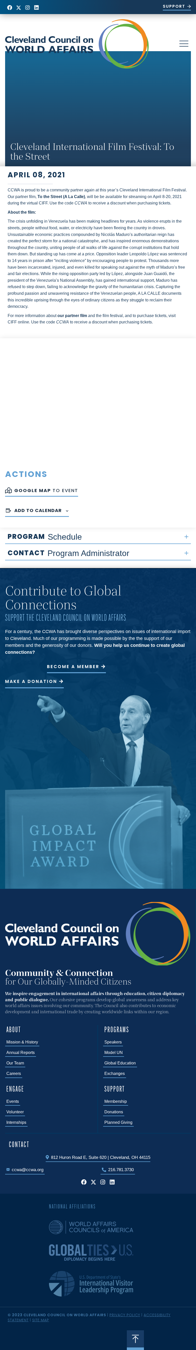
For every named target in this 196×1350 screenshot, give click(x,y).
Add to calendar (38, 510)
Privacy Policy (124, 1315)
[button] (9, 7)
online (23, 322)
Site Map (40, 1320)
